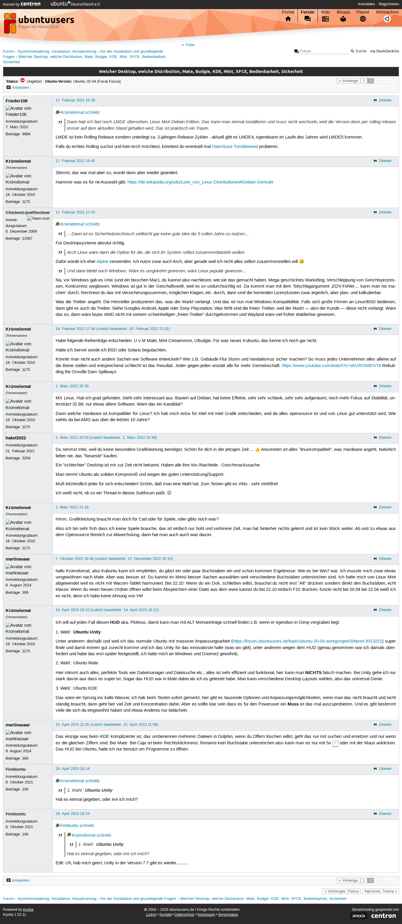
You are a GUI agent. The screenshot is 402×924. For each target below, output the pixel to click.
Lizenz (151, 915)
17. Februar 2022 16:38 (75, 100)
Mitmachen (387, 12)
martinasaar (18, 559)
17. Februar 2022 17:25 (75, 212)
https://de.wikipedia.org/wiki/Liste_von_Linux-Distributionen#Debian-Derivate (200, 182)
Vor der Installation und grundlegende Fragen (138, 899)
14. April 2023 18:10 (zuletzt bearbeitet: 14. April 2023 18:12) (107, 610)
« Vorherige (348, 81)
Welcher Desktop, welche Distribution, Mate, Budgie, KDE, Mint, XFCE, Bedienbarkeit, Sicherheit (263, 899)
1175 (26, 201)
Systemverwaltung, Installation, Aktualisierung (57, 51)
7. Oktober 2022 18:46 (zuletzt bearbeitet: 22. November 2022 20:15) (114, 558)
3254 (26, 458)
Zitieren (385, 100)
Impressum (206, 915)
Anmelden (366, 4)
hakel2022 (16, 438)
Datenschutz (185, 915)
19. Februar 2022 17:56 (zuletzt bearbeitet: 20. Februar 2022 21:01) (113, 328)
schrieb (92, 112)
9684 (26, 134)
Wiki (325, 12)
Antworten (20, 87)
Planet (362, 12)
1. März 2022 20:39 (72, 386)
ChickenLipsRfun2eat (28, 213)
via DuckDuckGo (384, 51)
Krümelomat (72, 112)
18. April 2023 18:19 (72, 813)
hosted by (12, 4)
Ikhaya (343, 12)
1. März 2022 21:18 (72, 507)
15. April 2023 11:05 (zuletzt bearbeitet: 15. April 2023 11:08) (107, 724)
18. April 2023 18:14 (72, 768)
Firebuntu (16, 769)
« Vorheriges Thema (342, 891)
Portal (288, 12)
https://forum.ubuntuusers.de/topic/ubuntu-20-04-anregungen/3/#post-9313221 (307, 641)
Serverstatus (228, 915)
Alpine (102, 261)
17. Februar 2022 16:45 (75, 161)
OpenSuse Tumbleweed (235, 146)
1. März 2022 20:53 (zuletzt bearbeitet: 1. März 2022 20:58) (106, 437)
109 (25, 789)
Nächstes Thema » (381, 891)
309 (25, 592)
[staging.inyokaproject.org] (40, 25)
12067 (27, 238)
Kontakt (166, 915)
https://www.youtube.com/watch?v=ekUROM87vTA (331, 365)
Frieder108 (16, 101)
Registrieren (389, 4)
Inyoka (28, 910)
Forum (307, 12)
